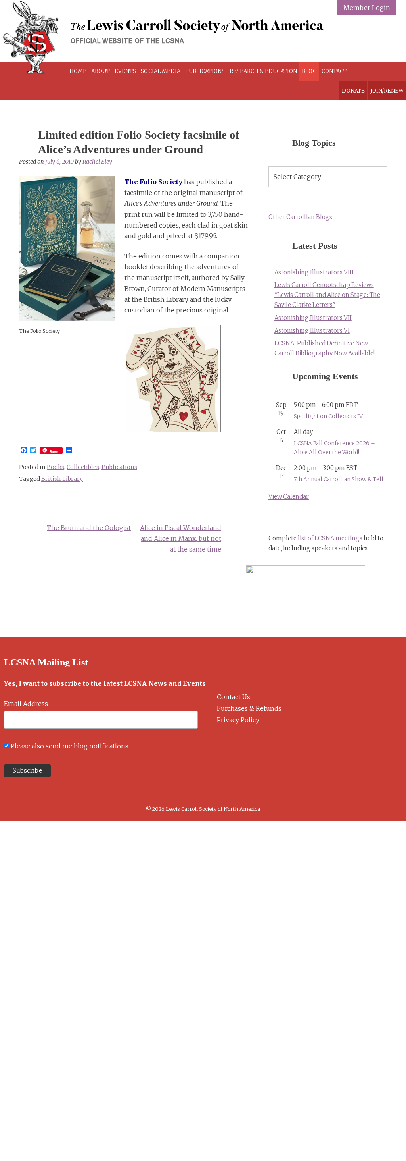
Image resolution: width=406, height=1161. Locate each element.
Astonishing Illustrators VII (313, 318)
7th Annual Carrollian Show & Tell (338, 479)
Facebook (332, 37)
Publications (205, 71)
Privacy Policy (238, 720)
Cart (371, 71)
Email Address (26, 704)
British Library (62, 478)
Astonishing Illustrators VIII (314, 272)
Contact (334, 71)
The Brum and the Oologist (89, 528)
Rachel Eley (97, 161)
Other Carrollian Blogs (300, 217)
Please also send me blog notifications (69, 746)
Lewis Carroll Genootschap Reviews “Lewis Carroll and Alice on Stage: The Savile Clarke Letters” (327, 295)
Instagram (369, 37)
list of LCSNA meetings (330, 538)
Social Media (160, 71)
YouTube (387, 37)
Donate (353, 90)
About (100, 71)
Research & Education (263, 71)
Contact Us (233, 697)
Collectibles (83, 467)
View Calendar (288, 496)
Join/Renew (387, 90)
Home (77, 71)
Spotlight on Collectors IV (328, 416)
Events (125, 71)
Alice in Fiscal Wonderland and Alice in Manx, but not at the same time (180, 538)
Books (55, 467)
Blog (309, 71)
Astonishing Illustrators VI (312, 330)
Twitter (350, 37)
